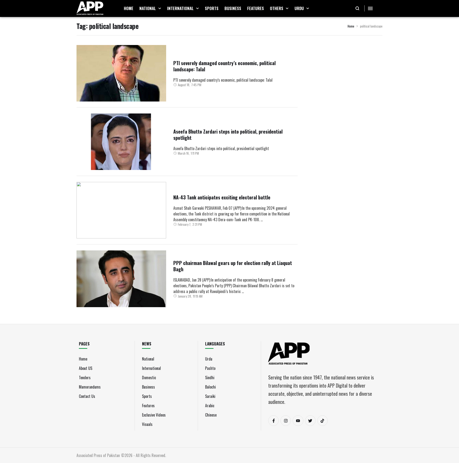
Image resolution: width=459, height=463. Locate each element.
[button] (159, 8)
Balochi (210, 387)
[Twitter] (310, 420)
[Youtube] (298, 420)
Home (351, 26)
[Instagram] (285, 420)
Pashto (210, 368)
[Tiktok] (322, 420)
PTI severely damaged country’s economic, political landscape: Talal (224, 66)
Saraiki (210, 396)
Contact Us (87, 396)
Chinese (211, 415)
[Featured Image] (121, 73)
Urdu (208, 359)
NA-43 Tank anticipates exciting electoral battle (221, 197)
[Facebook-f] (273, 420)
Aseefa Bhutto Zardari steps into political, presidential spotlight (228, 134)
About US (85, 368)
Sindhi (209, 377)
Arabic (209, 405)
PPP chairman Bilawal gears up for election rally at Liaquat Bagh (232, 266)
